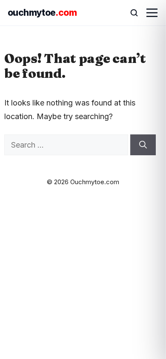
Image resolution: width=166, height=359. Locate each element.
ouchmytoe (42, 12)
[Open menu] (152, 13)
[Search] (143, 144)
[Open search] (130, 12)
